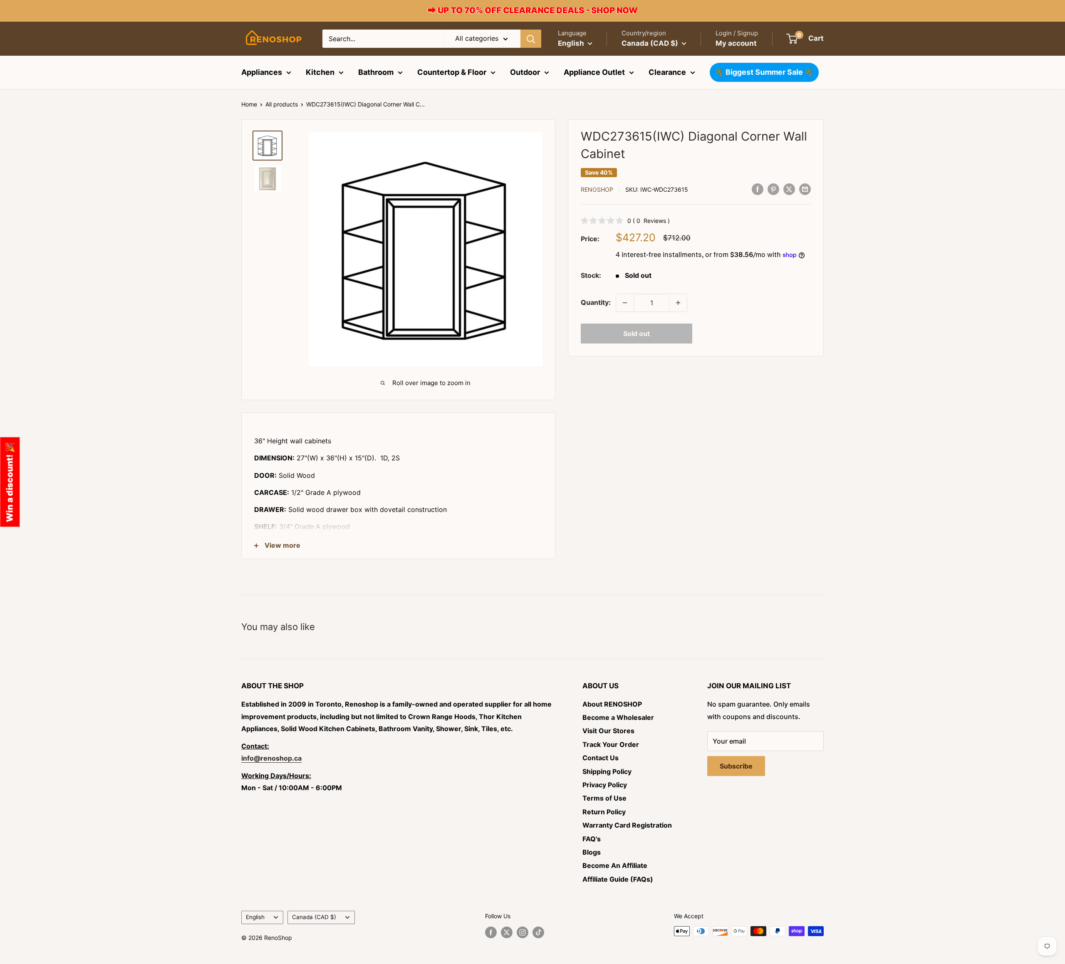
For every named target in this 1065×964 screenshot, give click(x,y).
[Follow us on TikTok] (538, 932)
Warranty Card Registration (627, 825)
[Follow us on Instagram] (522, 932)
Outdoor (525, 72)
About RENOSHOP (612, 704)
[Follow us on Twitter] (507, 932)
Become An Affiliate (614, 865)
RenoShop (597, 189)
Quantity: (596, 302)
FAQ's (591, 839)
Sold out (636, 333)
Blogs (591, 852)
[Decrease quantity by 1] (625, 302)
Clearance (667, 72)
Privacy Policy (604, 785)
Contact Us (600, 758)
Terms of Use (604, 798)
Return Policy (604, 812)
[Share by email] (805, 189)
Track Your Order (610, 744)
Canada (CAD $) (314, 917)
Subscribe (736, 766)
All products (281, 104)
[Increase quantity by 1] (678, 302)
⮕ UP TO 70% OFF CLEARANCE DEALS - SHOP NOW (533, 10)
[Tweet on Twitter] (789, 189)
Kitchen (320, 72)
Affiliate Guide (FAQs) (617, 879)
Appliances (261, 72)
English (255, 917)
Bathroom (376, 72)
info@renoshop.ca (271, 758)
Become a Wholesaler (618, 717)
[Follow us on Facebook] (491, 932)
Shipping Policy (607, 771)
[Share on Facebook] (757, 189)
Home (249, 104)
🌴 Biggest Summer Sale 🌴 (764, 72)
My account (736, 43)
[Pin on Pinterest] (773, 189)
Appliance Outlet (594, 72)
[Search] (530, 39)
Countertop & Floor (451, 72)
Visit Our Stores (608, 731)
